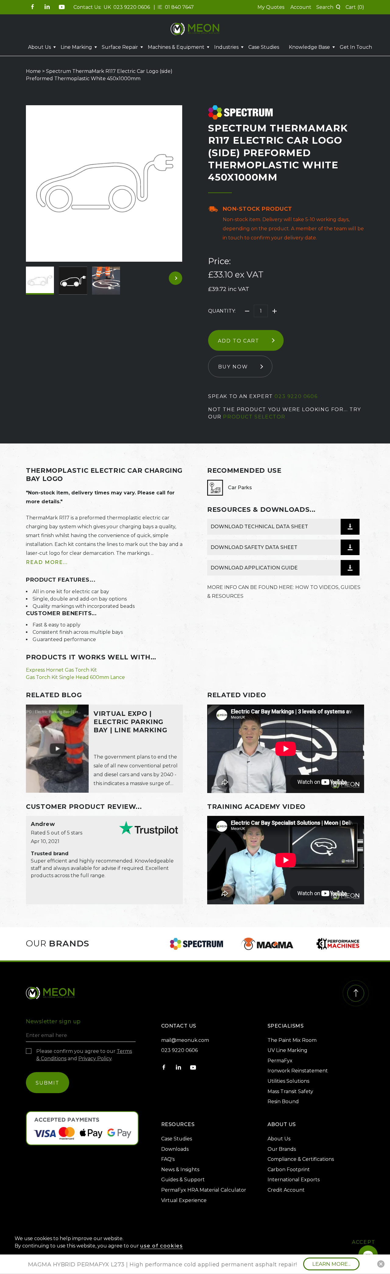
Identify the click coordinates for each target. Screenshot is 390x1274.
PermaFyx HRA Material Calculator (203, 1190)
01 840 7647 (179, 7)
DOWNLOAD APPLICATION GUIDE (254, 568)
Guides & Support (183, 1179)
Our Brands (282, 1149)
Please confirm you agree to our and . (84, 1054)
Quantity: (222, 311)
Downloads (175, 1149)
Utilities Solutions (288, 1081)
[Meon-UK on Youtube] (62, 6)
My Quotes (270, 7)
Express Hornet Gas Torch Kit (61, 670)
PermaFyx (280, 1061)
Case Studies (263, 47)
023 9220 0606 (132, 7)
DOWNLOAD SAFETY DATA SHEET (254, 547)
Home (33, 71)
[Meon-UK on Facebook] (32, 6)
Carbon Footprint (289, 1169)
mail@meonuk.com (185, 1040)
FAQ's (168, 1159)
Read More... (47, 562)
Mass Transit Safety (290, 1091)
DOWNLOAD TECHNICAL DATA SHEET (259, 526)
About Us (279, 1139)
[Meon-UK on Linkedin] (47, 6)
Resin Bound (283, 1101)
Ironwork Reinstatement (298, 1071)
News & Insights (180, 1169)
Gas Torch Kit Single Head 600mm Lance (75, 677)
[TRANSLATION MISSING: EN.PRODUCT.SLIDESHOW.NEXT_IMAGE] (175, 278)
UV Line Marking (287, 1050)
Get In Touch (356, 47)
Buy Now (233, 367)
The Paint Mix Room (292, 1040)
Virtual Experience (184, 1200)
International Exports (294, 1179)
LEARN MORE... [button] (331, 1264)
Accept (363, 1242)
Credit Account (286, 1190)
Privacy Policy (95, 1058)
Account (300, 7)
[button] (328, 7)
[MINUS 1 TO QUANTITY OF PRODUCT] (247, 311)
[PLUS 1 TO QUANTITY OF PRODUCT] (274, 311)
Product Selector (254, 417)
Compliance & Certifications (301, 1159)
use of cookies (161, 1246)
